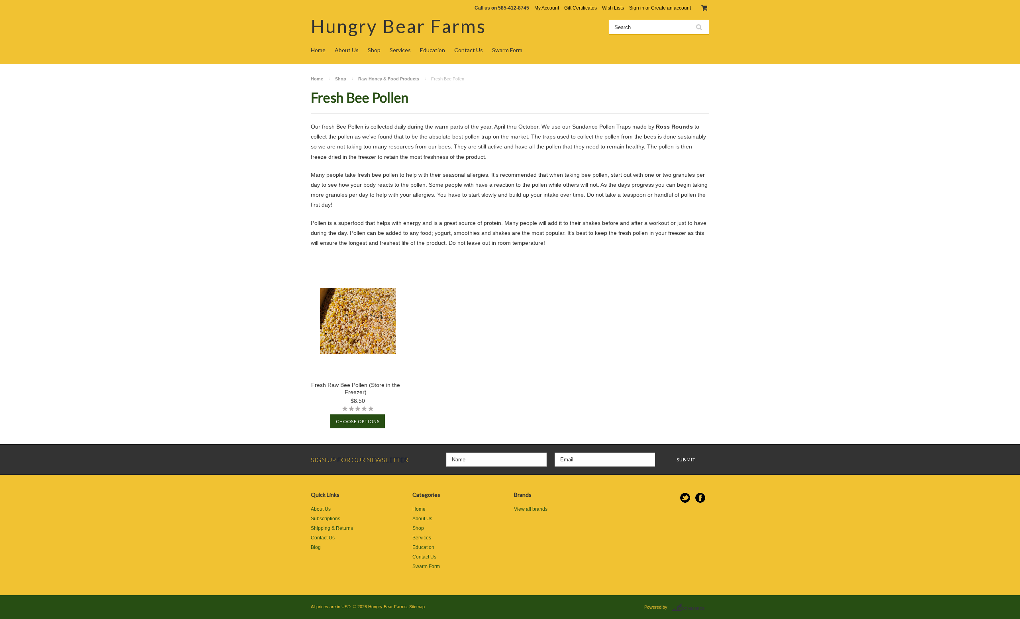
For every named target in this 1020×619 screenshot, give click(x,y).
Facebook (700, 498)
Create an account (671, 8)
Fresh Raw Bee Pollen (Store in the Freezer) (355, 388)
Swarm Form (507, 50)
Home (318, 50)
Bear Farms (398, 26)
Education (432, 50)
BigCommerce (690, 607)
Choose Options (358, 421)
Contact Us (468, 50)
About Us (347, 50)
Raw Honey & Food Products (388, 78)
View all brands (530, 509)
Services (400, 50)
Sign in (636, 8)
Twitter (685, 498)
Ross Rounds (674, 126)
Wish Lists (613, 8)
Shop (374, 50)
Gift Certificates (580, 8)
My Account (546, 8)
